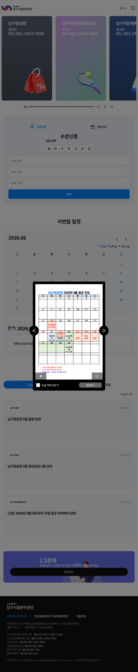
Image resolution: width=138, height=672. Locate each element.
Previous (34, 330)
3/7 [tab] (97, 376)
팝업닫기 (91, 385)
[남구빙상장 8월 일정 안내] (69, 332)
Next (104, 330)
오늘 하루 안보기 (50, 385)
